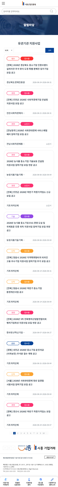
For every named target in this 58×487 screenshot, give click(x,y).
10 (44, 433)
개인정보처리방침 (8, 458)
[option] (26, 448)
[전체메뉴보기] (3, 3)
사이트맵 (29, 458)
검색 (49, 50)
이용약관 (17, 458)
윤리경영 (23, 458)
